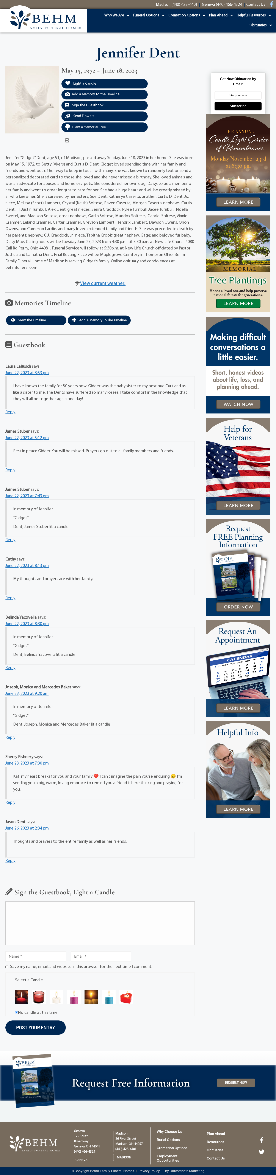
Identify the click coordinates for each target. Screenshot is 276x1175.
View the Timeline (32, 320)
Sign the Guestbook (87, 105)
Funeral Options (146, 15)
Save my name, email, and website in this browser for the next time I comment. (81, 967)
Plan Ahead (218, 15)
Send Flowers (83, 116)
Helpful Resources (251, 15)
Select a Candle (29, 980)
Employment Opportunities (168, 1158)
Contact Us (216, 1158)
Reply (10, 412)
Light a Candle (84, 83)
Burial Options (168, 1140)
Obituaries (258, 25)
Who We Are (114, 15)
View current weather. (102, 283)
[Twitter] (261, 1152)
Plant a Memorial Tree (89, 127)
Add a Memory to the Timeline (95, 94)
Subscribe (238, 106)
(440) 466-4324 (84, 1151)
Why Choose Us (169, 1131)
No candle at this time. (38, 1013)
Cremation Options (184, 15)
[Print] (67, 140)
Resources (215, 1142)
